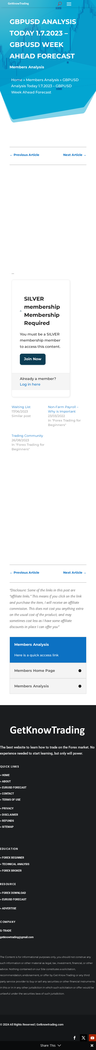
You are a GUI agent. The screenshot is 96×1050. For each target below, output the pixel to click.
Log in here (30, 384)
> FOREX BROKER (11, 870)
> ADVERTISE (8, 908)
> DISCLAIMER (9, 814)
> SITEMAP (7, 826)
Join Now (33, 359)
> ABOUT (5, 781)
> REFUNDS (7, 820)
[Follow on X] (83, 1037)
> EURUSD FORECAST (13, 787)
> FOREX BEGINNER (12, 857)
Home (16, 80)
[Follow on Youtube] (92, 1037)
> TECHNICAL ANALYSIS (14, 864)
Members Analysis (27, 67)
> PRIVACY (6, 808)
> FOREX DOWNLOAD (13, 893)
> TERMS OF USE (10, 799)
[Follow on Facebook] (74, 1037)
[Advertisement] (48, 219)
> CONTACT (7, 793)
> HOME (5, 775)
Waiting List (21, 407)
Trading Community (27, 436)
